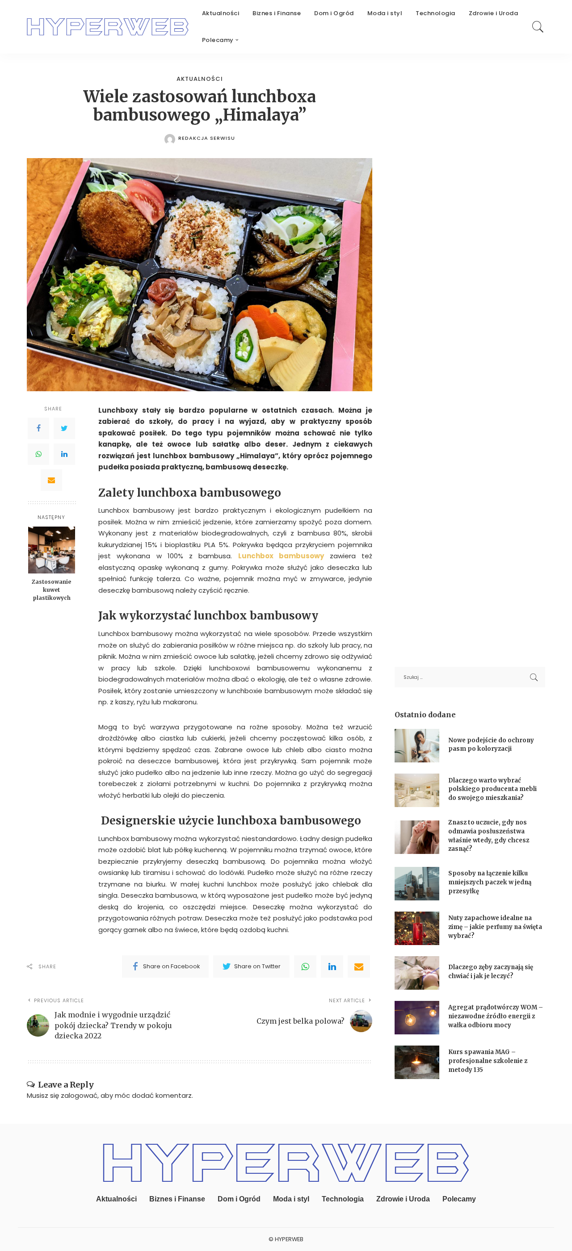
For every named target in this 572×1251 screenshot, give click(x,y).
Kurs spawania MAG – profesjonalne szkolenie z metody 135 (487, 1060)
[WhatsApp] (38, 453)
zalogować (79, 1095)
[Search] (538, 27)
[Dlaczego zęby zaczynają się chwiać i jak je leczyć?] (417, 973)
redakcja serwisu (206, 138)
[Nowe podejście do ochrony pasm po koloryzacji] (417, 745)
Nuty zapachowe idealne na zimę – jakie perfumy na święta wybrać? (495, 926)
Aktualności (200, 79)
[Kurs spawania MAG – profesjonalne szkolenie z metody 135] (417, 1062)
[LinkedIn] (64, 453)
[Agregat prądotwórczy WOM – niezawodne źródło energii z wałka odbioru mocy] (417, 1017)
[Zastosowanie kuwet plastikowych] (51, 550)
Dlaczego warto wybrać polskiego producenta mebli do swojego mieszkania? (492, 789)
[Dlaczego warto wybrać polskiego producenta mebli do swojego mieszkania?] (417, 790)
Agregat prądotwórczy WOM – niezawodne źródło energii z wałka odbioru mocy (495, 1016)
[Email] (51, 479)
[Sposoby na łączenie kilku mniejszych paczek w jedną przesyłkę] (417, 883)
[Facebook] (38, 428)
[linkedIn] (332, 966)
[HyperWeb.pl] (108, 26)
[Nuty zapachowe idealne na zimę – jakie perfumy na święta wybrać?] (417, 928)
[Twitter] (64, 428)
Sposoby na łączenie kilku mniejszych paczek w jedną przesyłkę (489, 882)
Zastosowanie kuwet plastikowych (51, 589)
